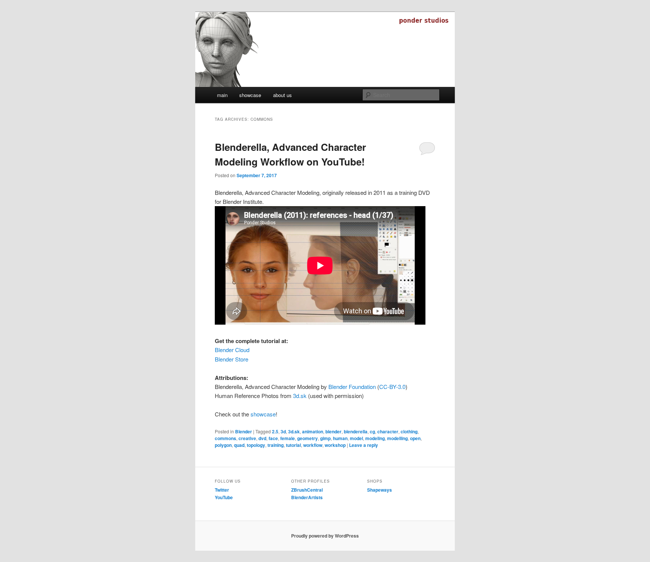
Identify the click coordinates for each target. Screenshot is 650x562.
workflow (312, 445)
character (387, 431)
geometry (307, 438)
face (273, 438)
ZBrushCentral (307, 489)
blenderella (356, 431)
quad (239, 445)
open (415, 438)
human (340, 438)
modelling (397, 438)
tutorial (293, 445)
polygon (223, 445)
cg (372, 431)
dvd (262, 438)
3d (283, 431)
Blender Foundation (352, 386)
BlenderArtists (307, 497)
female (287, 438)
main (222, 95)
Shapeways (379, 489)
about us (282, 95)
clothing (409, 431)
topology (256, 445)
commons (225, 438)
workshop (335, 445)
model (356, 438)
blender (333, 431)
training (275, 445)
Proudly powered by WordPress (325, 535)
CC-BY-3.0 (392, 386)
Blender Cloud (232, 350)
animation (312, 431)
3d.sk (300, 395)
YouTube (224, 497)
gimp (325, 438)
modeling (375, 438)
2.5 (275, 431)
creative (247, 438)
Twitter (222, 489)
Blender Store (231, 359)
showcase (250, 95)
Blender (243, 431)
